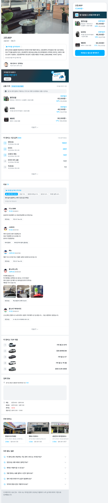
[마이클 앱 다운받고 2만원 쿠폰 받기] (35, 75)
